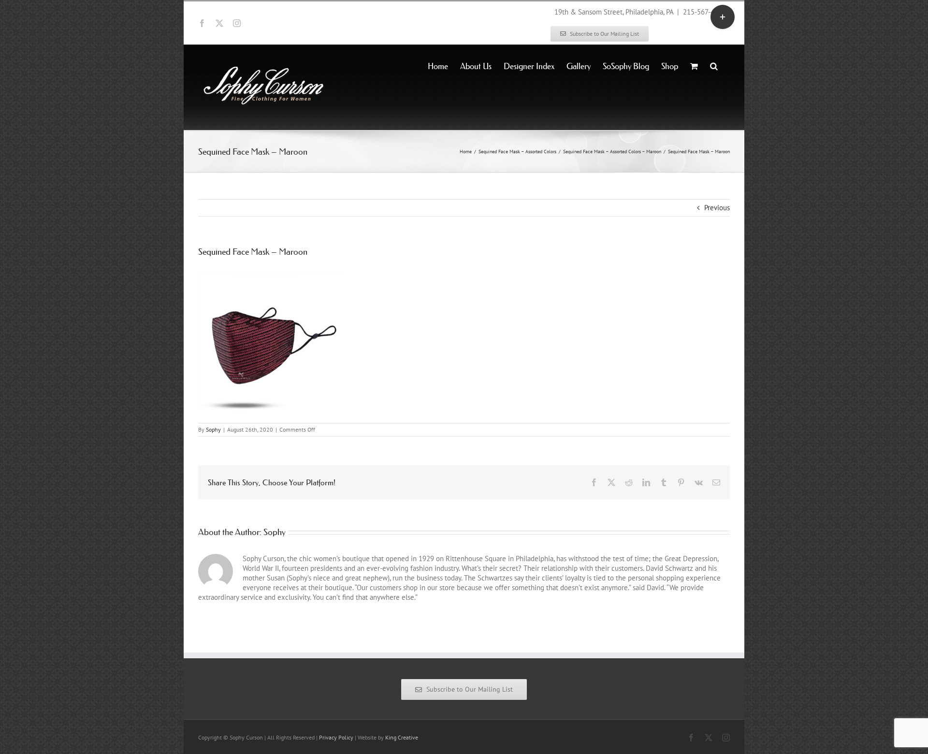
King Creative (401, 737)
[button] (714, 65)
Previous (717, 207)
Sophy (213, 429)
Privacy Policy (336, 737)
